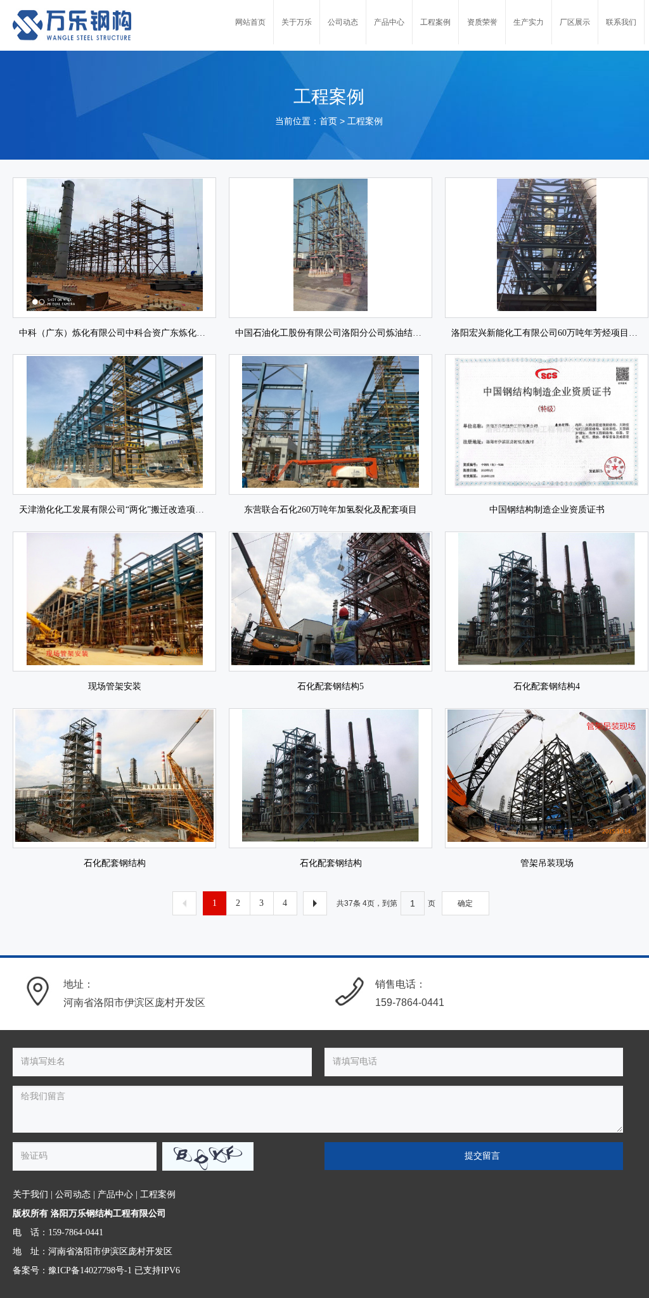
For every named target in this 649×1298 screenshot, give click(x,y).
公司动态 (73, 1194)
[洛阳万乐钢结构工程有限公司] (73, 25)
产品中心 (115, 1194)
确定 (465, 903)
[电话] (350, 991)
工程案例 (365, 121)
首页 (328, 121)
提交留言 (482, 1156)
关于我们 (30, 1194)
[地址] (38, 991)
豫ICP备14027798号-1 (90, 1270)
